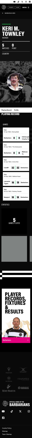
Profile (16, 110)
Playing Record (6, 110)
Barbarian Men (10, 13)
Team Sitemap (7, 434)
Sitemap (5, 431)
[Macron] (8, 370)
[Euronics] (23, 379)
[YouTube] (14, 2)
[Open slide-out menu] (26, 7)
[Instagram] (26, 2)
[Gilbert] (23, 370)
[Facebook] (30, 2)
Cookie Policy (6, 428)
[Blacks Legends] (23, 388)
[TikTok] (18, 2)
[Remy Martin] (8, 388)
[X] (22, 2)
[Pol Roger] (8, 379)
